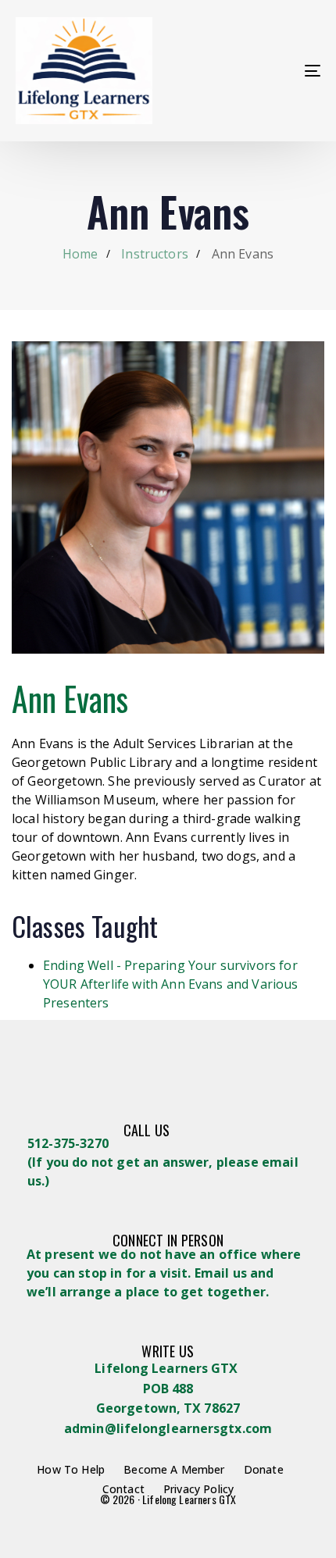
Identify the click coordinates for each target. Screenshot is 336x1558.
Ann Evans (70, 698)
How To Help (71, 1469)
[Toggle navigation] (269, 70)
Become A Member (173, 1469)
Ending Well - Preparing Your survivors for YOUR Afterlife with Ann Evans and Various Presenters (170, 984)
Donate (264, 1469)
